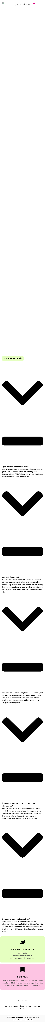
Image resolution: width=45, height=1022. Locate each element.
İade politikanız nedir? (11, 577)
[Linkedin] (20, 4)
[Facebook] (15, 4)
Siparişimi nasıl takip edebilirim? (15, 466)
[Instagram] (17, 4)
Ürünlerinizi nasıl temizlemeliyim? (16, 919)
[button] (26, 4)
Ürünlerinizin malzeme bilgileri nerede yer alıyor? (22, 693)
